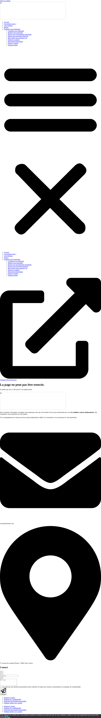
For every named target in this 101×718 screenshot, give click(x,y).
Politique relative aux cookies (13, 703)
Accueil (6, 22)
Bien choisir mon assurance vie (17, 38)
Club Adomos (8, 25)
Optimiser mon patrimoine (12, 29)
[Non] (9, 717)
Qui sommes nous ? (10, 24)
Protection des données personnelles (15, 701)
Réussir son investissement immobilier (20, 34)
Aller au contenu (5, 1)
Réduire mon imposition (15, 33)
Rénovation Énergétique (15, 41)
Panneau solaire (13, 45)
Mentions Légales (9, 698)
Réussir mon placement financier (18, 36)
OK (7, 717)
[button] (50, 149)
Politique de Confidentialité (12, 699)
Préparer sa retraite (13, 40)
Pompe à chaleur (13, 43)
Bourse (6, 27)
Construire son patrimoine (16, 31)
